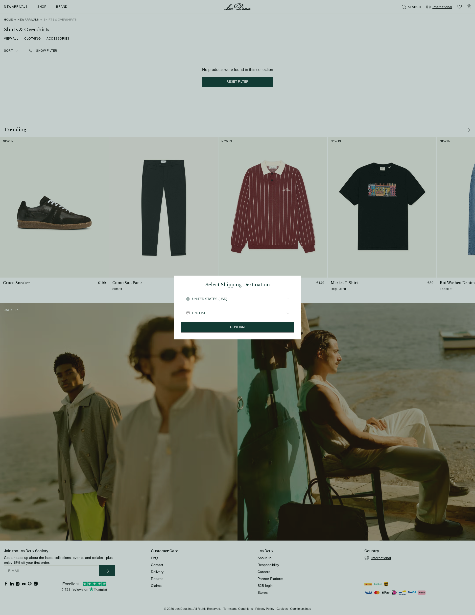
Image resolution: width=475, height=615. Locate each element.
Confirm (237, 327)
